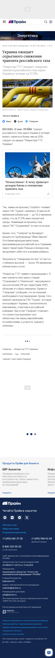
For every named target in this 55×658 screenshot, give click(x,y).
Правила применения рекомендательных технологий (25, 627)
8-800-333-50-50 (11, 548)
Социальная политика (11, 631)
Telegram (33, 121)
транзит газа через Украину (16, 359)
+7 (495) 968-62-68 (41, 540)
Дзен (20, 121)
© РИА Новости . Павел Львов (15, 110)
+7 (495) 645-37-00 (12, 538)
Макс (8, 121)
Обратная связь (10, 528)
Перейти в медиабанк (39, 110)
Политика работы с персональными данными (22, 624)
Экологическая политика (13, 634)
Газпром (6, 349)
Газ (16, 354)
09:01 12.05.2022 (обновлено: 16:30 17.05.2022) (24, 46)
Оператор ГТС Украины (26, 349)
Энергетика (27, 35)
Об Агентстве (9, 525)
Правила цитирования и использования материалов (25, 620)
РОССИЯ (25, 354)
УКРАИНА (7, 354)
